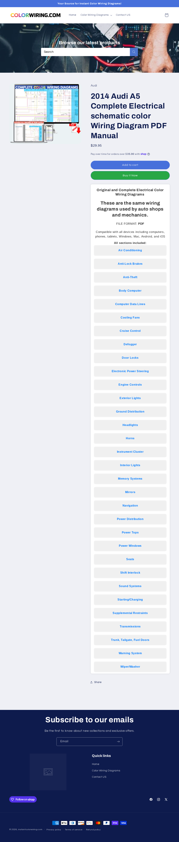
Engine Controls (130, 384)
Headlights (130, 425)
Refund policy (93, 830)
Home (95, 764)
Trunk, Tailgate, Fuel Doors (130, 639)
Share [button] (98, 682)
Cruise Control (130, 330)
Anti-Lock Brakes (130, 263)
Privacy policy (53, 830)
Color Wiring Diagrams (106, 770)
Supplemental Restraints (130, 613)
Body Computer (130, 290)
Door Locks (130, 357)
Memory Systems (130, 478)
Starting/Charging (130, 599)
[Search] (134, 52)
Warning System (130, 653)
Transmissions (130, 626)
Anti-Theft (130, 277)
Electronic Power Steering (130, 371)
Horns (130, 438)
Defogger (130, 344)
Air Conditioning (130, 250)
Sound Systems (130, 586)
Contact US (99, 777)
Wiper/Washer (130, 666)
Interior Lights (130, 465)
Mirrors (130, 492)
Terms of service (74, 830)
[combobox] (89, 52)
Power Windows (130, 545)
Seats (130, 559)
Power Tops (130, 532)
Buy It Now (130, 175)
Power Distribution (130, 519)
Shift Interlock (130, 572)
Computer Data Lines (130, 304)
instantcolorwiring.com (30, 829)
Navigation (130, 505)
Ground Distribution (130, 411)
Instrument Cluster (130, 451)
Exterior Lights (130, 398)
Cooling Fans (130, 317)
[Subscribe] (118, 741)
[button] (96, 15)
